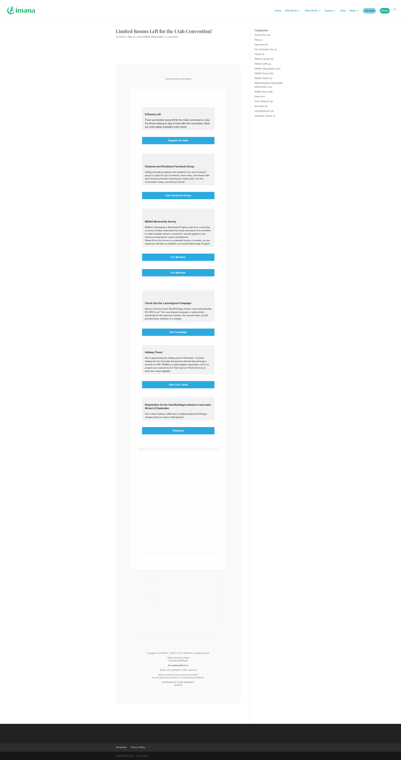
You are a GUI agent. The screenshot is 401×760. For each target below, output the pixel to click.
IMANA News (261, 91)
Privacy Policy (138, 747)
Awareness (260, 35)
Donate (384, 10)
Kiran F (122, 37)
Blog (257, 40)
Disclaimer (121, 747)
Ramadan (259, 106)
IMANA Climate (262, 59)
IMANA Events (262, 73)
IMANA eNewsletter (153, 37)
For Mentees (178, 272)
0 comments (171, 37)
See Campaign (178, 332)
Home (278, 11)
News (257, 96)
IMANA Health (262, 78)
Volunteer (369, 10)
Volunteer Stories (263, 116)
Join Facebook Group (178, 195)
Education (260, 44)
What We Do (311, 11)
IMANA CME (261, 64)
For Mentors (178, 257)
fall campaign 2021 (264, 49)
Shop (343, 11)
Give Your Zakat (178, 384)
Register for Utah (178, 140)
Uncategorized (262, 111)
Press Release (262, 101)
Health (258, 54)
